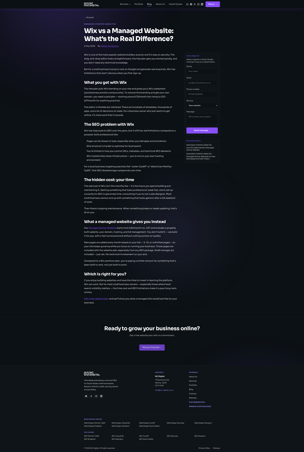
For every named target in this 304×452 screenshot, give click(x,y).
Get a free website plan (96, 298)
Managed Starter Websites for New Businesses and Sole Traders (200, 156)
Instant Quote (175, 4)
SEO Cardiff (144, 436)
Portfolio (138, 4)
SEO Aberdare (117, 439)
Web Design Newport (203, 423)
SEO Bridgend (89, 439)
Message (190, 112)
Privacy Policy (204, 448)
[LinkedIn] (202, 4)
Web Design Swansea (175, 423)
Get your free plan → (152, 347)
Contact (192, 394)
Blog (149, 4)
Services (124, 4)
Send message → (202, 130)
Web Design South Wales (149, 426)
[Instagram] (198, 4)
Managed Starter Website (102, 228)
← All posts (89, 17)
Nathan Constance (110, 46)
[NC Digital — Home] (100, 4)
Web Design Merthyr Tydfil (94, 423)
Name (189, 66)
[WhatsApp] (187, 4)
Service (189, 101)
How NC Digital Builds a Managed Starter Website (200, 147)
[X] (195, 4)
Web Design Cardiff (147, 423)
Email (188, 78)
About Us (160, 4)
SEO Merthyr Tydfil (91, 436)
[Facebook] (191, 4)
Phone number (193, 89)
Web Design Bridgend (93, 426)
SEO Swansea (172, 436)
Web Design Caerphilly (121, 423)
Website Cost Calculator (200, 406)
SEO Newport (200, 436)
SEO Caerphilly (118, 436)
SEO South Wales (146, 439)
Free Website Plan (197, 402)
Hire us (212, 4)
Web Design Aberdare (120, 426)
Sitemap (193, 398)
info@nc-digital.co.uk (164, 390)
